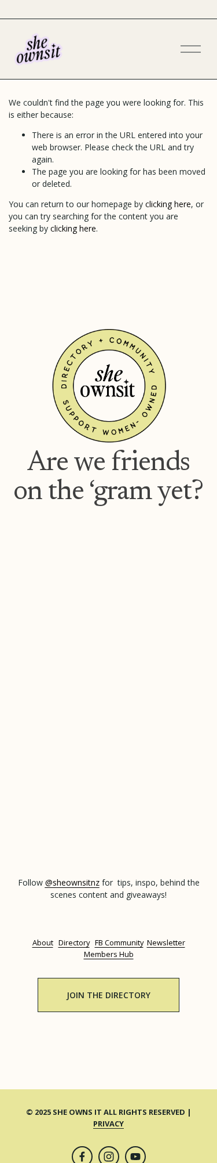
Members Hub (109, 954)
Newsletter (166, 942)
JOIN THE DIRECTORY (108, 995)
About (42, 942)
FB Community (119, 942)
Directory (74, 942)
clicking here (168, 204)
